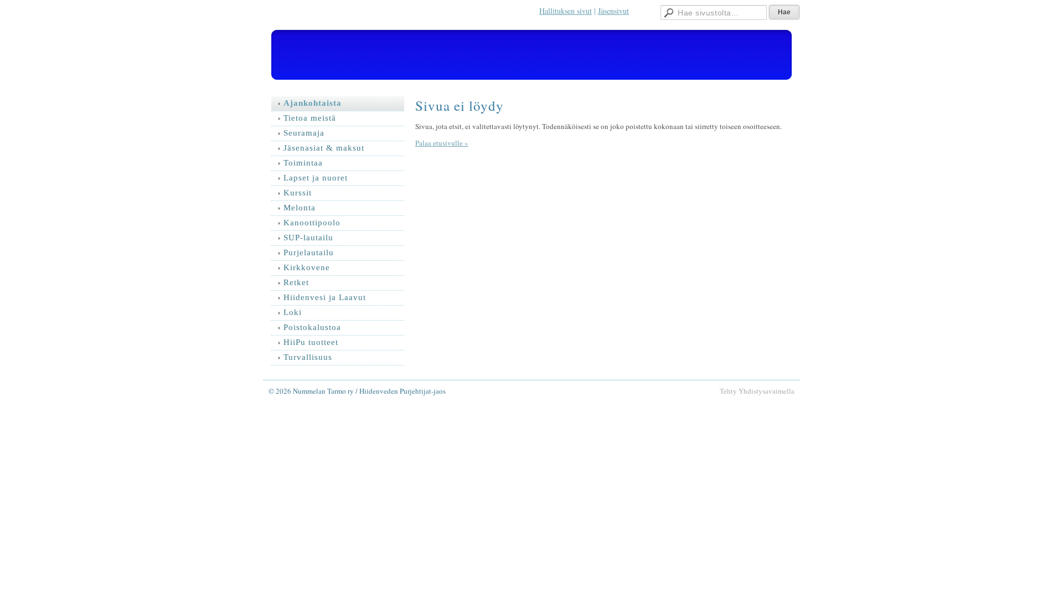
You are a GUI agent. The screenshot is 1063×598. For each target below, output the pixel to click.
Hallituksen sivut (565, 11)
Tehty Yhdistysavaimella (757, 391)
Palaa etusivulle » (441, 143)
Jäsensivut (613, 11)
